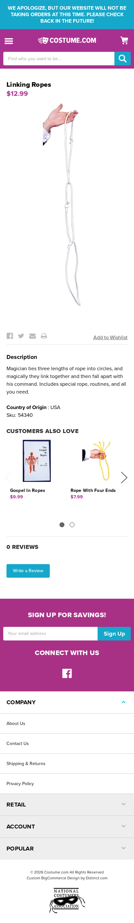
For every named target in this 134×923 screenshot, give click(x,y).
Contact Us (18, 743)
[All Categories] (9, 41)
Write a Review (28, 570)
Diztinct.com (97, 878)
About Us (16, 723)
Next (124, 477)
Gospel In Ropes (28, 490)
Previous (8, 477)
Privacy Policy (20, 783)
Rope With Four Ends (93, 490)
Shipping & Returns (26, 763)
